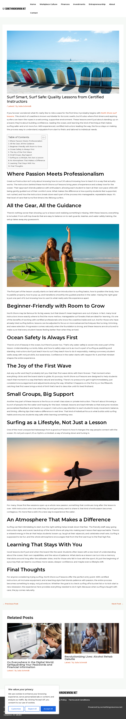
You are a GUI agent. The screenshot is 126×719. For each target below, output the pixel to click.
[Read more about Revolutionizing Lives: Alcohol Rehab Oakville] (92, 638)
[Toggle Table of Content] (42, 137)
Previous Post (10, 604)
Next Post (117, 604)
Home (33, 4)
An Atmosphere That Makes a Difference (27, 160)
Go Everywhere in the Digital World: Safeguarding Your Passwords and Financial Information (30, 665)
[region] (32, 699)
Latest (11, 106)
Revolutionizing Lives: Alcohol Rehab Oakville (88, 658)
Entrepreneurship (97, 4)
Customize (16, 709)
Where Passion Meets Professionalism (25, 141)
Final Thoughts (17, 166)
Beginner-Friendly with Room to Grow (26, 146)
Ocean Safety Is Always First (22, 149)
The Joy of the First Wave (21, 152)
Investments (79, 4)
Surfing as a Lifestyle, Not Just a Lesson (26, 158)
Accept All (48, 709)
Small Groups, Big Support (21, 155)
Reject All (32, 709)
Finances (65, 4)
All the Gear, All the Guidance (22, 144)
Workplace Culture (48, 4)
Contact (34, 13)
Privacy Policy (60, 700)
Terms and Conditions (79, 700)
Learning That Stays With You (22, 163)
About (112, 4)
